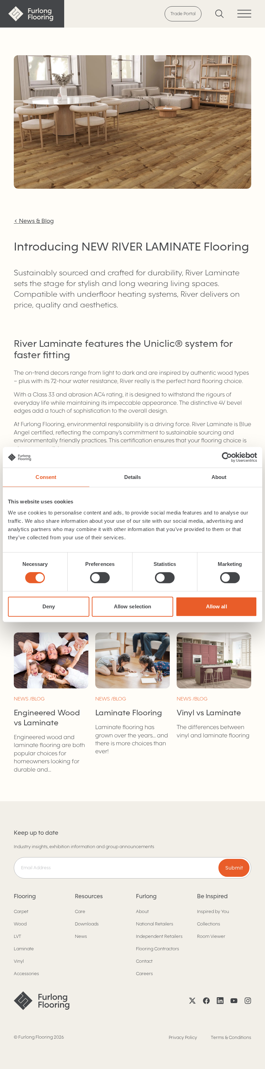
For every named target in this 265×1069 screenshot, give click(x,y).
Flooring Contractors (157, 948)
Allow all (216, 606)
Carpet (21, 911)
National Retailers (154, 923)
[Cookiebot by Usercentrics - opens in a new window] (227, 457)
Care (80, 911)
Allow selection (132, 606)
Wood (20, 923)
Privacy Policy (183, 1037)
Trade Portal (183, 13)
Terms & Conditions (231, 1037)
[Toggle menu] (244, 14)
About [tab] (219, 477)
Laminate (24, 948)
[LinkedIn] (220, 1000)
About (142, 911)
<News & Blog (34, 221)
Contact (144, 961)
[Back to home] (32, 14)
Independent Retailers (159, 936)
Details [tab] (132, 477)
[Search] (219, 13)
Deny (48, 606)
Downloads (87, 923)
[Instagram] (247, 1000)
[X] (192, 1000)
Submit (234, 868)
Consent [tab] (46, 477)
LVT (17, 936)
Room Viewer (211, 936)
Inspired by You (213, 911)
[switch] (100, 577)
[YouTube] (233, 1000)
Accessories (26, 973)
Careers (144, 973)
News (81, 936)
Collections (208, 923)
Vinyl (19, 961)
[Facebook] (206, 1000)
